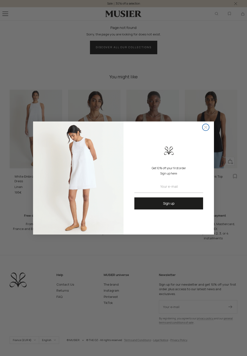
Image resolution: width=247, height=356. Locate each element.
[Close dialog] (205, 127)
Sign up (169, 203)
